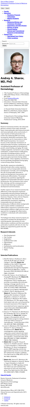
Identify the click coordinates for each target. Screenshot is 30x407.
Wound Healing (12, 29)
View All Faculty (6, 375)
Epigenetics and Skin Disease (17, 26)
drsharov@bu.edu (13, 98)
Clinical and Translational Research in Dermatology (15, 32)
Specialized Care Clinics (15, 36)
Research (7, 20)
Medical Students (13, 18)
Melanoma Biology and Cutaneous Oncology (14, 23)
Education (7, 13)
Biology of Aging (12, 27)
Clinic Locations (12, 38)
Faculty (6, 11)
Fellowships (11, 17)
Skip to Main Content (7, 1)
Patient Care (8, 34)
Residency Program (13, 15)
